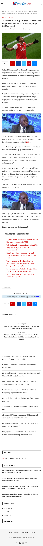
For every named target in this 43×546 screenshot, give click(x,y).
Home (4, 11)
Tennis (33, 532)
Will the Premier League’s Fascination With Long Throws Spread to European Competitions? (22, 247)
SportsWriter (9, 314)
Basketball (25, 532)
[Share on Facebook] (18, 63)
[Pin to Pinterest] (29, 63)
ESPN (28, 142)
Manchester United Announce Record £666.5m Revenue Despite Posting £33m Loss (21, 255)
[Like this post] (13, 63)
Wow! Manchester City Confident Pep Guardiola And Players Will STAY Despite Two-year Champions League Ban (21, 263)
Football (7, 287)
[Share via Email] (34, 63)
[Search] (41, 4)
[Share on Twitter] (24, 63)
